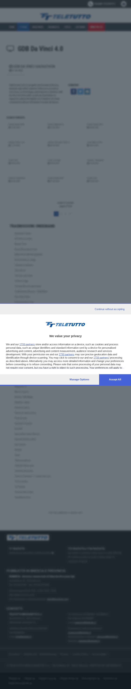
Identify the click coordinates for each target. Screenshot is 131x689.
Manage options (79, 379)
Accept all (115, 379)
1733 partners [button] (27, 344)
